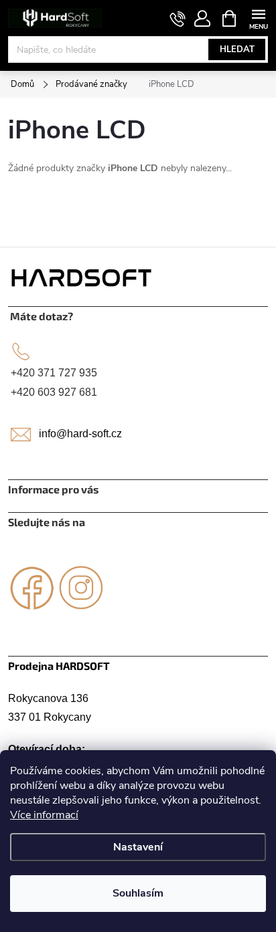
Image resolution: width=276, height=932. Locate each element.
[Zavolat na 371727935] (177, 18)
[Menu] (258, 17)
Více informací (44, 815)
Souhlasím (138, 893)
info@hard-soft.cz (80, 433)
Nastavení (138, 847)
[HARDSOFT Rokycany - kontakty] (82, 277)
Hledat (237, 49)
